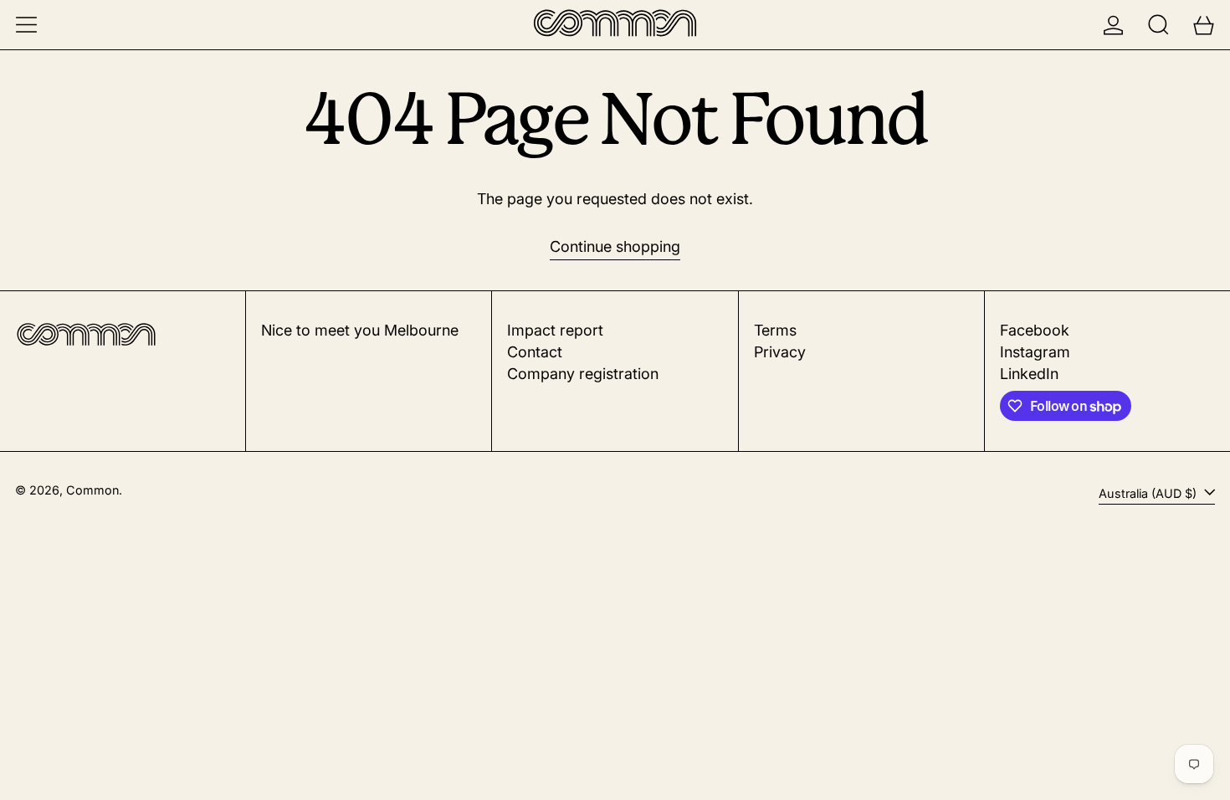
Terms (775, 330)
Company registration (583, 373)
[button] (1158, 25)
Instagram (1035, 352)
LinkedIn (1029, 373)
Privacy (780, 352)
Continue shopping (615, 246)
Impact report (555, 330)
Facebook (1034, 330)
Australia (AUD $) (1149, 493)
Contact (534, 352)
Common (92, 490)
